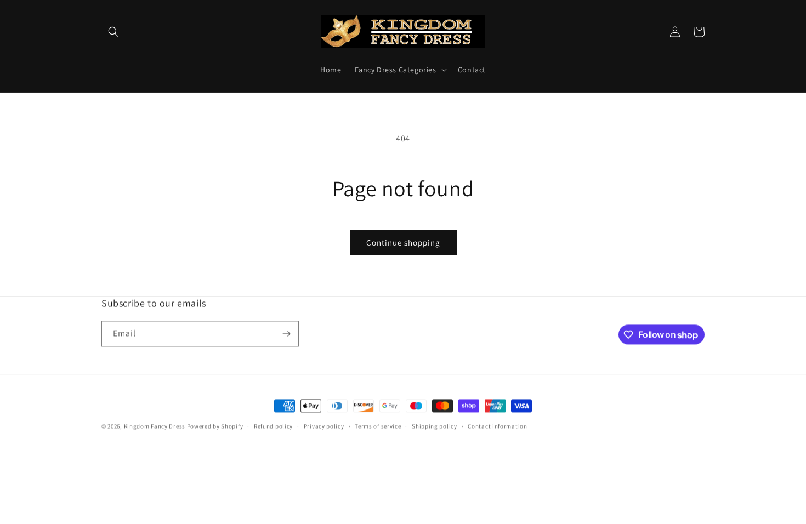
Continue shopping (403, 242)
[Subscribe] (286, 333)
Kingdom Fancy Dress (154, 426)
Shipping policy (434, 426)
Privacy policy (324, 426)
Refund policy (273, 426)
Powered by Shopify (215, 426)
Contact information (497, 426)
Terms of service (378, 426)
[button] (113, 32)
